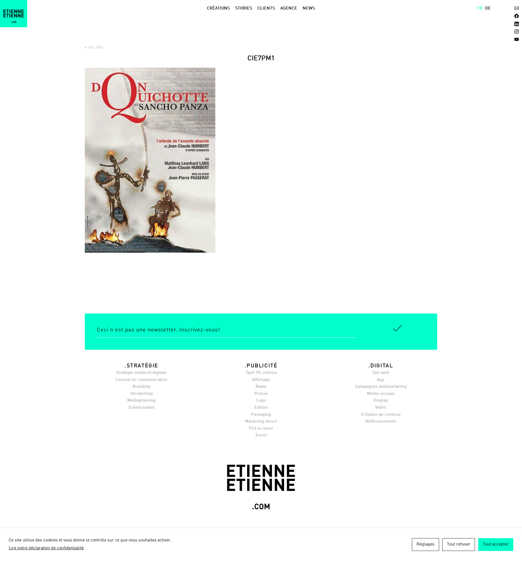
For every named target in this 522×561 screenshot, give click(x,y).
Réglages (425, 544)
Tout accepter (496, 544)
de (488, 8)
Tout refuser (458, 544)
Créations (218, 8)
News (309, 8)
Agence (288, 8)
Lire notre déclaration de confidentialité (46, 548)
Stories (243, 8)
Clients (266, 8)
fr (479, 8)
